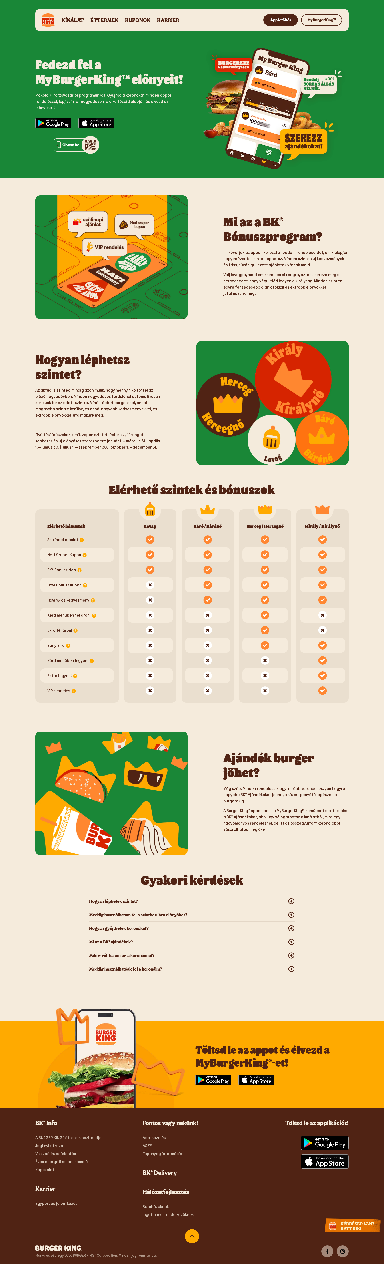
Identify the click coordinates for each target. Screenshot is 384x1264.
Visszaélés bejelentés (55, 1153)
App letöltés (280, 19)
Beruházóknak (156, 1206)
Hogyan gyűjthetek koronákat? (119, 928)
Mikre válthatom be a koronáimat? (121, 955)
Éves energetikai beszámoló (61, 1161)
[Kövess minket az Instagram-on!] (343, 1251)
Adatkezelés (154, 1137)
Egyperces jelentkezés (56, 1203)
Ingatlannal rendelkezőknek (168, 1214)
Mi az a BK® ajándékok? (111, 942)
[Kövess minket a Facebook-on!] (327, 1251)
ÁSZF (147, 1145)
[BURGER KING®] (58, 1248)
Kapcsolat (44, 1169)
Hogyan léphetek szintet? (113, 901)
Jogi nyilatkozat (50, 1145)
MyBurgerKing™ (321, 19)
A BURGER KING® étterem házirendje (68, 1137)
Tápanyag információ (162, 1153)
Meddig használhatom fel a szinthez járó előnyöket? (138, 914)
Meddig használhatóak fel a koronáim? (125, 969)
